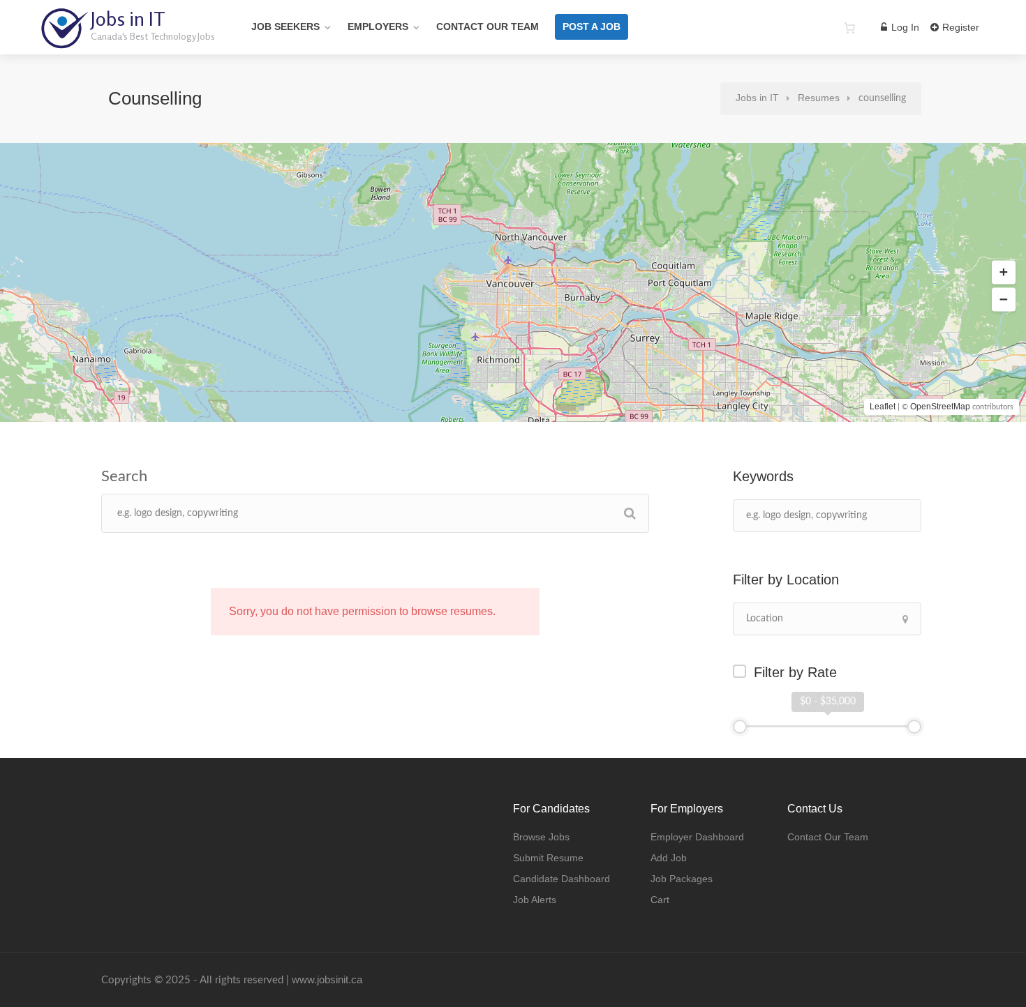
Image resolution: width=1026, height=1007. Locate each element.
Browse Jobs (541, 836)
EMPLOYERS (378, 26)
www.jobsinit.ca (327, 979)
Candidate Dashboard (561, 878)
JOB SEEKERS (285, 26)
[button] (1004, 273)
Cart (659, 899)
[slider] (740, 727)
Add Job (668, 857)
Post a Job (591, 26)
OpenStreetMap (940, 406)
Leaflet (882, 406)
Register (959, 27)
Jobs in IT (128, 19)
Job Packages (681, 878)
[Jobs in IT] (64, 41)
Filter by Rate (795, 672)
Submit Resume (548, 857)
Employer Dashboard (697, 836)
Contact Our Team (487, 26)
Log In (904, 27)
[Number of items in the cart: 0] (849, 28)
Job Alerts (534, 899)
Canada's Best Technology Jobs (153, 36)
